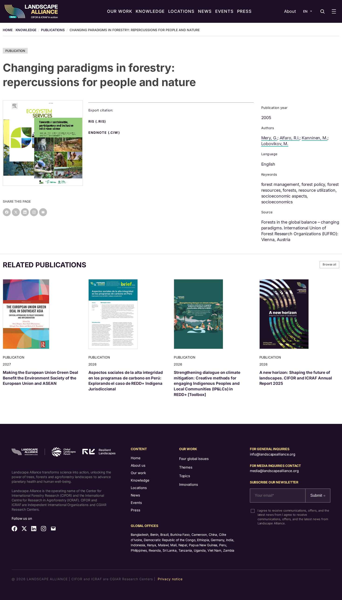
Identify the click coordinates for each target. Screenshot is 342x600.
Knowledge (26, 30)
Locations (139, 488)
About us (138, 465)
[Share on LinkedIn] (25, 212)
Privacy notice (170, 579)
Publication (15, 51)
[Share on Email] (43, 212)
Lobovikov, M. (274, 143)
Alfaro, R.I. (290, 137)
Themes (185, 467)
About (290, 11)
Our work (138, 473)
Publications (53, 30)
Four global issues (194, 458)
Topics (184, 476)
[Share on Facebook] (7, 212)
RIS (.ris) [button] (97, 121)
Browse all (329, 264)
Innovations (188, 484)
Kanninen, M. (314, 137)
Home (136, 458)
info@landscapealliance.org (272, 454)
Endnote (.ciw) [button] (104, 132)
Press (135, 510)
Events (136, 502)
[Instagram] (34, 212)
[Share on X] (16, 212)
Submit (316, 495)
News (135, 495)
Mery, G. (269, 137)
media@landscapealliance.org (274, 471)
